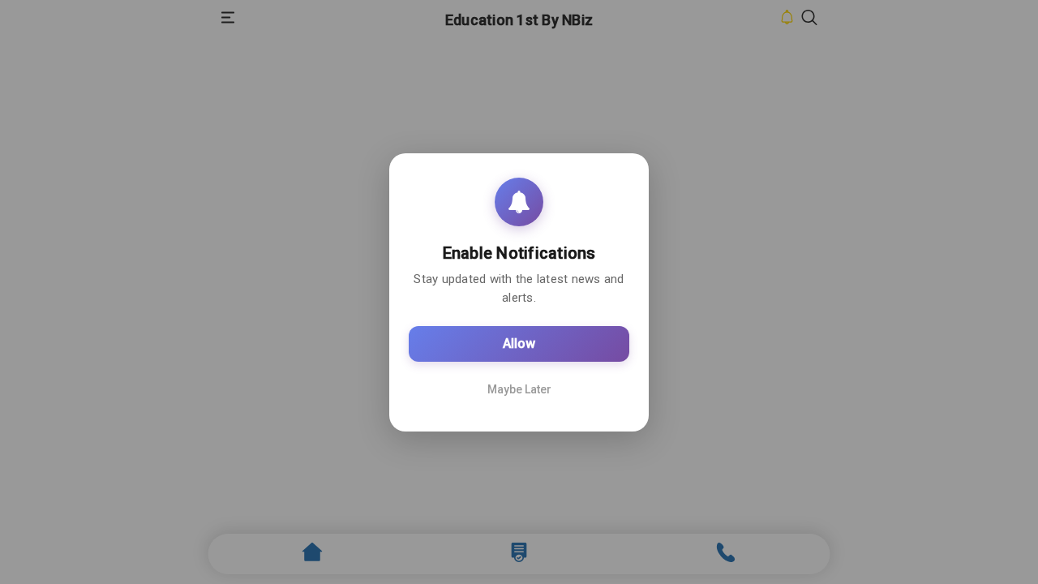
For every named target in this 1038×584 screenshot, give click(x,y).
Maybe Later (519, 389)
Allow (519, 343)
